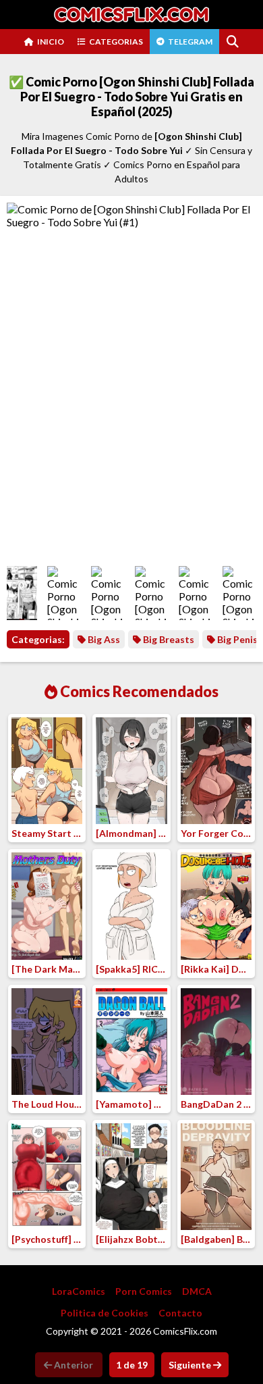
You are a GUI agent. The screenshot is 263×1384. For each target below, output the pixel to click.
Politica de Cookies (104, 1312)
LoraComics (78, 1291)
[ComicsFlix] (131, 14)
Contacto (180, 1312)
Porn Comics (143, 1291)
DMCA (197, 1291)
